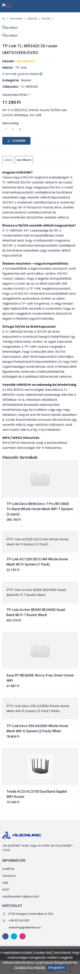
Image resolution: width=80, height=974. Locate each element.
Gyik (5, 883)
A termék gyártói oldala (20, 74)
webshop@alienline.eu (25, 927)
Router (46, 18)
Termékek (16, 18)
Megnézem (40, 515)
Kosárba (19, 141)
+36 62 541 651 (19, 920)
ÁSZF (5, 889)
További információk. (30, 967)
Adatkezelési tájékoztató (20, 896)
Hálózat (32, 18)
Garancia (9, 876)
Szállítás (8, 869)
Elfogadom (56, 967)
